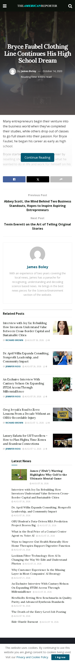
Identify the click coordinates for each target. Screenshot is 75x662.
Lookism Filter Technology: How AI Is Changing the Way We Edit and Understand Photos (39, 559)
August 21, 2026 (21, 578)
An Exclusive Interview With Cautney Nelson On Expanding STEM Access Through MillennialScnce (40, 587)
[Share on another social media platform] (61, 179)
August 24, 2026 (21, 549)
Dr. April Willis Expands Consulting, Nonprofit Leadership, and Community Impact (26, 357)
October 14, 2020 (52, 71)
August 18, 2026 (21, 606)
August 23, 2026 (33, 563)
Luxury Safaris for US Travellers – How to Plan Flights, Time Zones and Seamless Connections (25, 440)
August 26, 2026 (35, 340)
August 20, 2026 (32, 396)
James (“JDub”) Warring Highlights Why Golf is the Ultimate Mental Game (48, 474)
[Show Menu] (5, 5)
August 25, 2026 (47, 525)
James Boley (28, 71)
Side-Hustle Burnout (25, 621)
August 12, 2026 (35, 422)
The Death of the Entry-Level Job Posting (39, 612)
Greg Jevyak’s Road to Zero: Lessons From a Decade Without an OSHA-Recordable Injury (26, 413)
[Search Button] (70, 5)
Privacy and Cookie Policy (32, 657)
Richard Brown (14, 340)
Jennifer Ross (13, 366)
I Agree (60, 657)
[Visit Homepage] (37, 6)
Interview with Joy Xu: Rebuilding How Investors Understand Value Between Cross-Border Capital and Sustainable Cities (40, 493)
